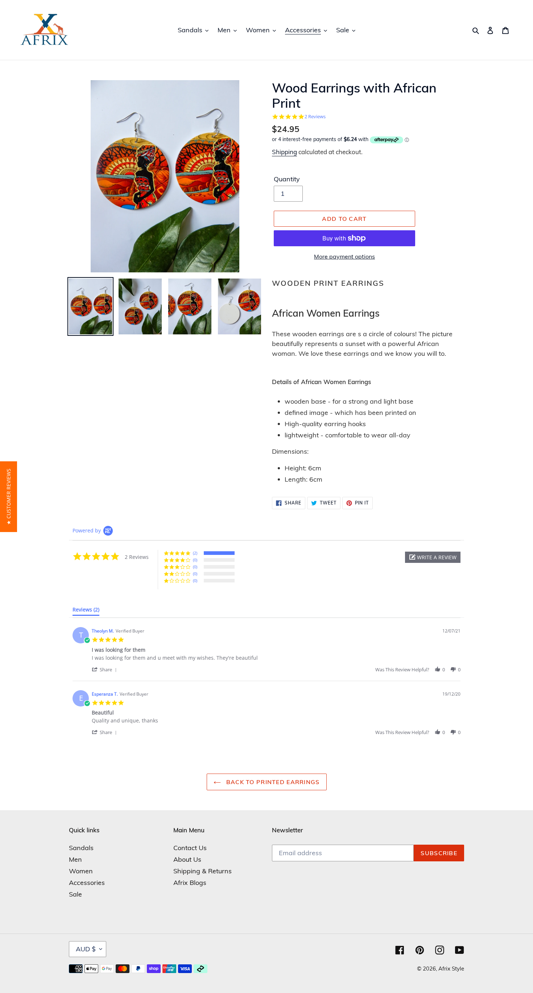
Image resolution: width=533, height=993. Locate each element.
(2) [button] (195, 553)
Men (75, 859)
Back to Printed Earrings (272, 782)
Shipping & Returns (202, 871)
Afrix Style (451, 968)
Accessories (87, 882)
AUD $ (86, 949)
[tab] (86, 611)
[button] (432, 557)
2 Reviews (315, 117)
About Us (187, 859)
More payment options (344, 256)
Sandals (81, 848)
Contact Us (190, 848)
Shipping (284, 152)
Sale (75, 894)
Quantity (287, 179)
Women (81, 871)
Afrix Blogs (189, 882)
